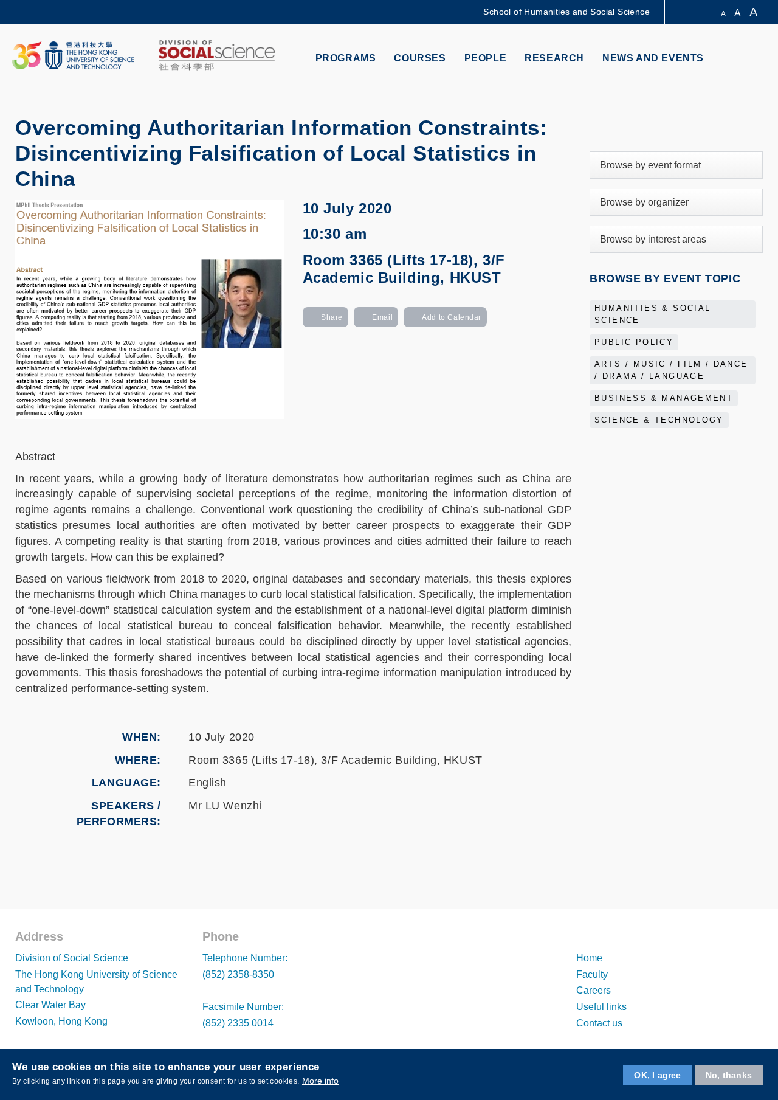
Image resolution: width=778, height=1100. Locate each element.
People (485, 58)
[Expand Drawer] (684, 12)
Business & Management (663, 398)
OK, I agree (657, 1075)
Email (382, 317)
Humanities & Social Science (652, 314)
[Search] (751, 59)
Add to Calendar (451, 317)
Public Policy (633, 342)
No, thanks (729, 1075)
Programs (345, 58)
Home (589, 958)
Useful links (601, 1006)
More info (320, 1080)
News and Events (653, 58)
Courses (420, 58)
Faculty (592, 974)
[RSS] (671, 125)
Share (332, 317)
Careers (593, 990)
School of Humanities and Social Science (566, 11)
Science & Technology (659, 420)
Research (554, 58)
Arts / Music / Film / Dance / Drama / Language (671, 370)
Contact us (599, 1023)
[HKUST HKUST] (73, 55)
